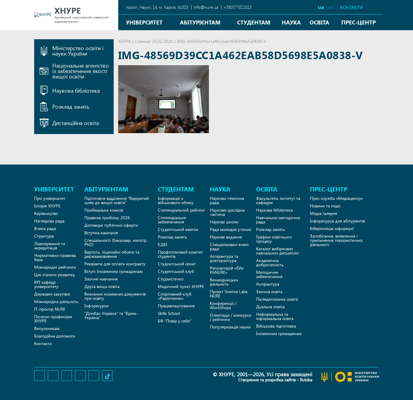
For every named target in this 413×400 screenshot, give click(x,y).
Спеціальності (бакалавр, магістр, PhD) (115, 242)
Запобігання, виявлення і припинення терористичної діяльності (336, 240)
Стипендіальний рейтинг (181, 210)
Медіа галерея (323, 213)
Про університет (49, 198)
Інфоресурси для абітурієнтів (337, 221)
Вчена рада (45, 228)
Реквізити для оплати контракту (114, 264)
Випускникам (47, 328)
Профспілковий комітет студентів (180, 254)
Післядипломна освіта (277, 299)
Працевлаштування (176, 306)
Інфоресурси (96, 306)
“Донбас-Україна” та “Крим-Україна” (111, 315)
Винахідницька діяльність (224, 282)
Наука (291, 22)
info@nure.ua (205, 7)
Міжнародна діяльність (56, 301)
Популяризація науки (230, 327)
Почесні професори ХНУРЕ (53, 319)
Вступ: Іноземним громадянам (113, 271)
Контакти (351, 7)
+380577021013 (237, 7)
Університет (144, 22)
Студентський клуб (176, 271)
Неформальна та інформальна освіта (275, 316)
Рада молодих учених (230, 229)
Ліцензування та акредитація (49, 246)
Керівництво (46, 213)
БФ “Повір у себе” (174, 321)
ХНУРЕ (124, 41)
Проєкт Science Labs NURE (229, 294)
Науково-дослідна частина (227, 212)
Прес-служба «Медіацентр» (336, 198)
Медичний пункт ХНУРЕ (181, 286)
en (331, 7)
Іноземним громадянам (279, 333)
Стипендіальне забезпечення (172, 220)
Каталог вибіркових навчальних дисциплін (277, 251)
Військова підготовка (276, 326)
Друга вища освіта (101, 286)
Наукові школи (224, 222)
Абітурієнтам (200, 22)
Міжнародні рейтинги (55, 267)
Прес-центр (358, 22)
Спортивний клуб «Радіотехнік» (174, 296)
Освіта (319, 22)
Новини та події (325, 206)
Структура (44, 236)
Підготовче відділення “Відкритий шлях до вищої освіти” (116, 200)
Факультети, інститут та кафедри (278, 200)
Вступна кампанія (101, 232)
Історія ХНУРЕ (47, 206)
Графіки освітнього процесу (274, 239)
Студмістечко (171, 279)
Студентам (253, 22)
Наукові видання (226, 237)
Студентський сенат (177, 264)
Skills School (169, 313)
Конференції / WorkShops (223, 305)
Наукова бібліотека (274, 210)
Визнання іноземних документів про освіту (115, 296)
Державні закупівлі (52, 294)
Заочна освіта (269, 291)
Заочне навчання (101, 279)
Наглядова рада (49, 221)
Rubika (306, 379)
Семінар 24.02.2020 (154, 41)
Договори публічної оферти (111, 225)
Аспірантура (267, 284)
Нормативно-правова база (55, 257)
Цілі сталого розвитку (54, 274)
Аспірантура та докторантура (224, 258)
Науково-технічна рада (227, 200)
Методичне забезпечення (269, 274)
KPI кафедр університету (46, 284)
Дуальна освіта (270, 306)
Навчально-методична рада (278, 220)
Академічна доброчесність (270, 262)
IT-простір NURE (49, 309)
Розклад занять (172, 237)
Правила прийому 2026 (107, 217)
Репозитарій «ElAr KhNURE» (227, 270)
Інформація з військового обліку (175, 200)
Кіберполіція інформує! (332, 228)
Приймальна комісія (103, 210)
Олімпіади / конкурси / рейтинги (230, 317)
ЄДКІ (162, 244)
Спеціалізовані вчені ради (229, 246)
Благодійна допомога (54, 336)
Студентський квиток (178, 229)
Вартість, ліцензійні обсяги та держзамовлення (111, 254)
